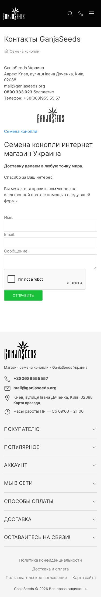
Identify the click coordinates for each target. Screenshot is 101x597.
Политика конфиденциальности (50, 560)
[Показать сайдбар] (91, 13)
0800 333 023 (18, 91)
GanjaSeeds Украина (69, 367)
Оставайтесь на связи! (37, 537)
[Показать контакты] (80, 13)
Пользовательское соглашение (36, 577)
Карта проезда (26, 403)
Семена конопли (20, 131)
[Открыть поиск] (70, 13)
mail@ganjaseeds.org (35, 387)
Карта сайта (84, 577)
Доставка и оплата (50, 569)
